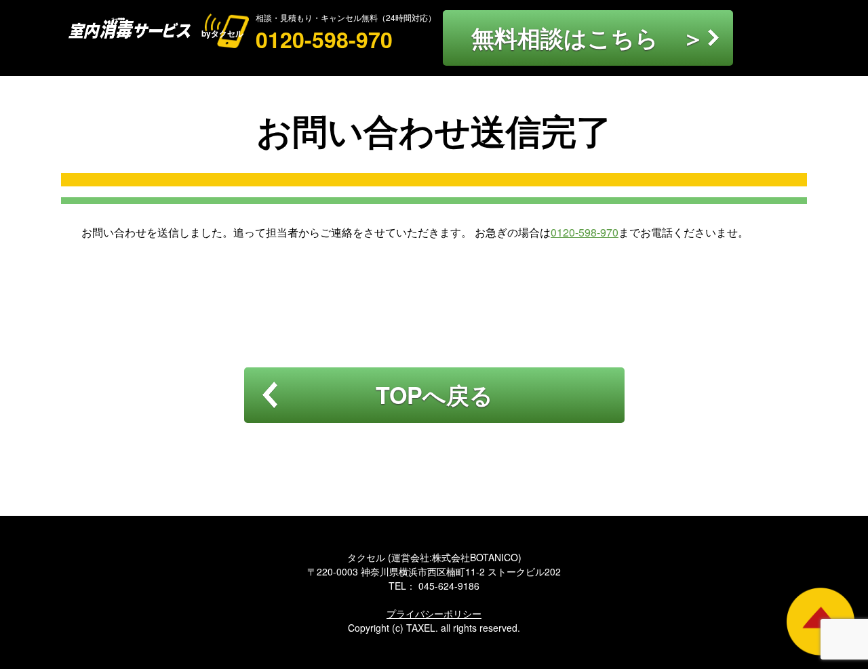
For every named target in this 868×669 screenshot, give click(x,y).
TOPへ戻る (434, 394)
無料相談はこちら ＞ (588, 37)
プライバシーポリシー (434, 613)
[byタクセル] (134, 29)
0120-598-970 (324, 39)
